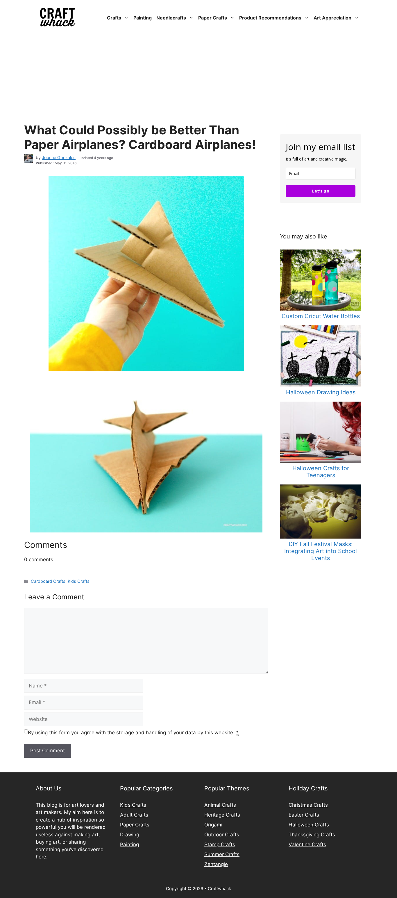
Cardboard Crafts (48, 581)
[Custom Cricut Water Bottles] (320, 309)
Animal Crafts (220, 805)
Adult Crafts (134, 815)
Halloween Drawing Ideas (320, 392)
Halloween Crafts (309, 825)
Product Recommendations (270, 18)
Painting (142, 18)
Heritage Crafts (222, 815)
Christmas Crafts (308, 805)
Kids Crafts (79, 581)
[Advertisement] (198, 79)
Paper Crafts (212, 18)
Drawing (129, 835)
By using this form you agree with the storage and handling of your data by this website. (133, 732)
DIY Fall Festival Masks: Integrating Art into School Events (320, 551)
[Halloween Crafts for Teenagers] (320, 461)
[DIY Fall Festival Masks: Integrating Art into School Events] (320, 537)
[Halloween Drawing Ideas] (320, 385)
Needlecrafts (171, 18)
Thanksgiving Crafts (312, 835)
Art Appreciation (332, 18)
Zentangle (216, 864)
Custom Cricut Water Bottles (321, 316)
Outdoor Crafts (221, 835)
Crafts (114, 18)
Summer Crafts (221, 854)
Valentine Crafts (307, 844)
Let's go (320, 191)
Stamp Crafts (219, 844)
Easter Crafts (304, 815)
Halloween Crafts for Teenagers (320, 472)
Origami (213, 825)
